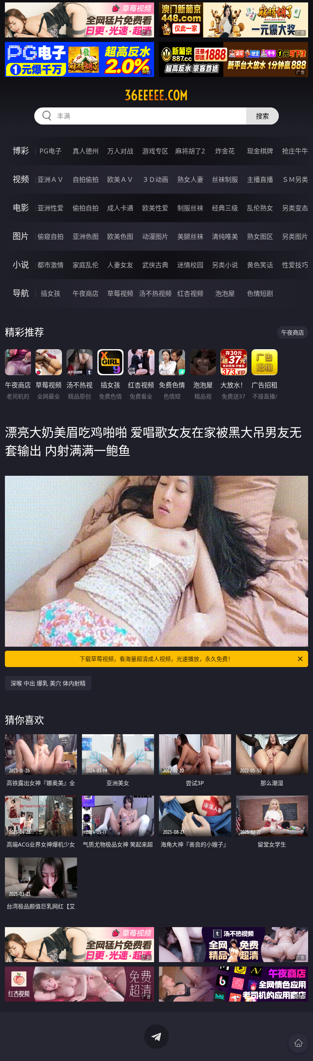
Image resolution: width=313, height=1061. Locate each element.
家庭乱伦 (86, 264)
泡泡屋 (225, 293)
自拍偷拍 (86, 179)
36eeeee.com (156, 95)
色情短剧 (260, 293)
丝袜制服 (225, 179)
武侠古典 (155, 264)
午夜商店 (86, 293)
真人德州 (86, 151)
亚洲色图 (86, 236)
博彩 (21, 150)
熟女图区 (260, 236)
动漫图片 (155, 236)
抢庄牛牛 (295, 151)
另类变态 (295, 207)
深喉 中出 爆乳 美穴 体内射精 (48, 683)
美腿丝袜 (190, 236)
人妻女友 (120, 264)
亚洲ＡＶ (50, 179)
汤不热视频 (155, 293)
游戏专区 (155, 151)
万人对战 (120, 151)
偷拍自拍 (86, 207)
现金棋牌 (260, 151)
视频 (21, 179)
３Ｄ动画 (155, 179)
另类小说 (225, 264)
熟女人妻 (190, 179)
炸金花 (225, 151)
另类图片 (295, 236)
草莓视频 (120, 293)
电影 (21, 207)
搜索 (262, 116)
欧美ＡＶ (120, 179)
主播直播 (260, 179)
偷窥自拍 (50, 236)
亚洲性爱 (50, 207)
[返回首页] (298, 1043)
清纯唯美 (225, 236)
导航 (21, 293)
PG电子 (51, 151)
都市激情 (50, 264)
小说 (21, 264)
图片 (21, 236)
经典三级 (225, 207)
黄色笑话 (260, 264)
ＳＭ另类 (295, 179)
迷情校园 (190, 264)
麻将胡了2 (190, 151)
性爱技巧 (295, 264)
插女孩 (50, 293)
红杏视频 (190, 293)
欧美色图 (120, 236)
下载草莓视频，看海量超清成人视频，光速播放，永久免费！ (156, 659)
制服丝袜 (190, 207)
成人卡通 (120, 207)
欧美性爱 (155, 207)
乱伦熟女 (260, 207)
